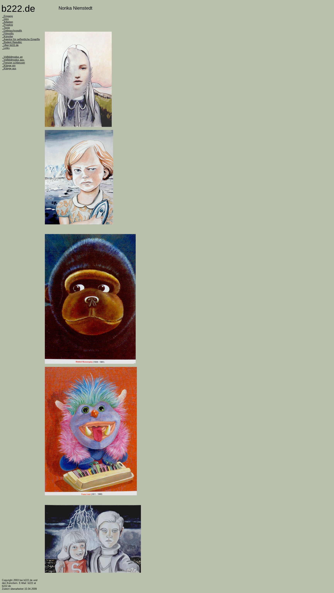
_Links (6, 48)
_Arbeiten (7, 21)
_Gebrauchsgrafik (12, 30)
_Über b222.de (10, 45)
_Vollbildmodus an (12, 56)
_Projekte (7, 24)
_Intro (5, 19)
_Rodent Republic (12, 42)
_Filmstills (8, 33)
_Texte (6, 27)
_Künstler (7, 36)
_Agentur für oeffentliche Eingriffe (21, 39)
